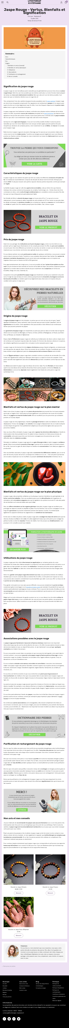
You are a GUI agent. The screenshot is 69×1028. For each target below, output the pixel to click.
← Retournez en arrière (8, 966)
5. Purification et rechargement (16, 74)
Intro (6, 57)
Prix (6, 61)
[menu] (2, 2)
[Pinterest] (14, 1019)
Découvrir (18, 893)
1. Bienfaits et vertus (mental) (15, 65)
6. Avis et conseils (12, 76)
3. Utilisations (11, 70)
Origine (7, 63)
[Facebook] (4, 1019)
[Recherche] (7, 2)
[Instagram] (9, 1019)
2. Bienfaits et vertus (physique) (16, 67)
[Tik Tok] (18, 1019)
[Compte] (61, 2)
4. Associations (11, 72)
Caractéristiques (10, 59)
